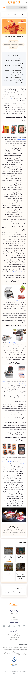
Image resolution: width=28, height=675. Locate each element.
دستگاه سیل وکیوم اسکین (14, 73)
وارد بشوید (7, 592)
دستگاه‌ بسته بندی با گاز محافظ (13, 70)
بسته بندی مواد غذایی (6, 44)
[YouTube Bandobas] (4, 626)
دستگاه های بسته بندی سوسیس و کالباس (14, 62)
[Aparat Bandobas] (24, 626)
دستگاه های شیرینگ (15, 75)
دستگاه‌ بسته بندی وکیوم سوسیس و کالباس (13, 66)
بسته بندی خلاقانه (14, 44)
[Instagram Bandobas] (14, 626)
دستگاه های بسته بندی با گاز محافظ (17, 343)
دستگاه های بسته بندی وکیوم (19, 300)
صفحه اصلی (23, 15)
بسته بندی (14, 15)
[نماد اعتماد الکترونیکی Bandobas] (14, 661)
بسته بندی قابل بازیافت (16, 272)
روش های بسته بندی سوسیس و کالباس (14, 57)
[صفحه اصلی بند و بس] (14, 2)
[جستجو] (8, 7)
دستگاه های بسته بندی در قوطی (13, 78)
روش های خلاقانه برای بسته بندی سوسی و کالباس (13, 81)
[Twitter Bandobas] (9, 626)
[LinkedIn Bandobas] (19, 626)
